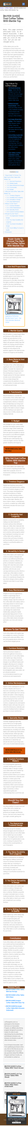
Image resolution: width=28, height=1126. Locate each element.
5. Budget (10, 189)
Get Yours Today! (16, 1122)
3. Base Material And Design (15, 185)
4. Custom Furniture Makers (15, 211)
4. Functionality (11, 187)
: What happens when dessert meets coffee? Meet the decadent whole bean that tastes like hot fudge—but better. (15, 125)
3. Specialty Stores (12, 209)
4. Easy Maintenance (13, 201)
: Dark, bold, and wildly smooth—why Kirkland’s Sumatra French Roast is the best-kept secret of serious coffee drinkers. (15, 110)
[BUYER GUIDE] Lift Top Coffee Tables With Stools (13, 1075)
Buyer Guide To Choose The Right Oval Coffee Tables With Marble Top (12, 177)
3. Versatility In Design (13, 199)
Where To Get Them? (11, 203)
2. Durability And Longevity (14, 197)
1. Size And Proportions (13, 181)
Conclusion (8, 232)
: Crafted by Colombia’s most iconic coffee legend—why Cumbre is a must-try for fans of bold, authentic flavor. (15, 159)
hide (17, 172)
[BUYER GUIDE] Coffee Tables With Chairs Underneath (13, 1084)
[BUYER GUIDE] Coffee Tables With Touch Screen (14, 1067)
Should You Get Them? (11, 214)
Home (2, 8)
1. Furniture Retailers (13, 205)
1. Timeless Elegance (13, 195)
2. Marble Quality (11, 183)
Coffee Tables (9, 8)
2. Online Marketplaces (13, 207)
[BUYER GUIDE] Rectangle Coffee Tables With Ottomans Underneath (15, 1008)
